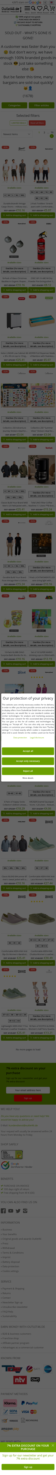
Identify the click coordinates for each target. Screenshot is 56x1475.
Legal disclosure (37, 737)
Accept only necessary (28, 761)
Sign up (28, 1466)
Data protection (20, 737)
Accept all (28, 751)
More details (28, 778)
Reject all (28, 771)
